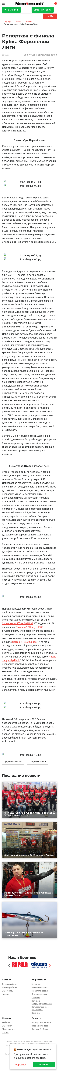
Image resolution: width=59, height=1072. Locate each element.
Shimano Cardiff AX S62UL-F (17, 623)
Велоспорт (7, 1026)
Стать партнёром (42, 10)
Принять (43, 1065)
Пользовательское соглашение (40, 1008)
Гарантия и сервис (40, 991)
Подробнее (20, 1064)
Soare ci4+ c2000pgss (24, 641)
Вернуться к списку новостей (40, 54)
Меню (5, 3)
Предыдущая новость (13, 762)
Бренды (5, 994)
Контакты (36, 997)
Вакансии (36, 1013)
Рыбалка (6, 1022)
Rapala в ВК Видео (40, 1026)
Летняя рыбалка (9, 984)
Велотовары (7, 991)
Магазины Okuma (39, 987)
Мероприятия (8, 1029)
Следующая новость (37, 762)
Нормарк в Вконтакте (41, 1022)
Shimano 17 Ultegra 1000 (29, 627)
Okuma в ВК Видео (40, 1029)
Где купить (13, 10)
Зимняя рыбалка (9, 987)
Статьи (5, 1032)
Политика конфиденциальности (42, 1002)
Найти (50, 16)
